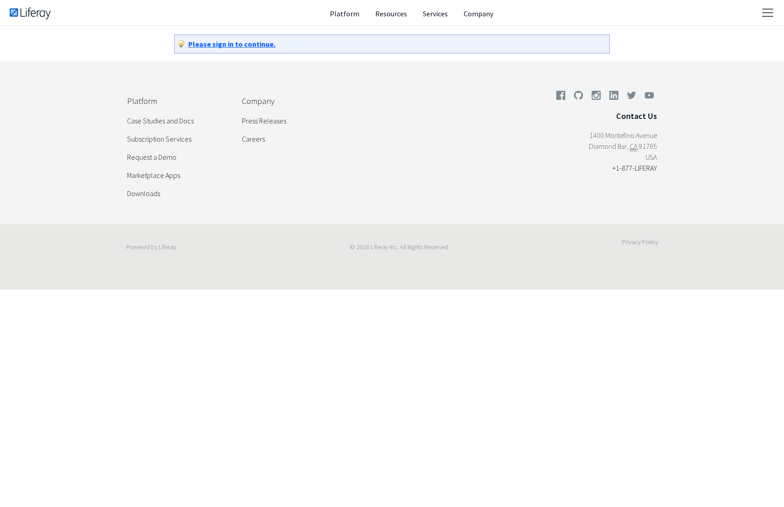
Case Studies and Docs (160, 120)
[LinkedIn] (614, 97)
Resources (391, 13)
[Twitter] (631, 97)
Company (478, 13)
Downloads (143, 193)
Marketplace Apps (153, 175)
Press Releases (264, 120)
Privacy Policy (640, 242)
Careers (253, 138)
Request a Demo (151, 157)
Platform (344, 13)
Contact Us (636, 116)
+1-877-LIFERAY (634, 167)
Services (435, 13)
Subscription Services (159, 138)
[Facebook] (561, 97)
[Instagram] (596, 97)
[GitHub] (578, 97)
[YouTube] (647, 97)
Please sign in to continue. (231, 44)
